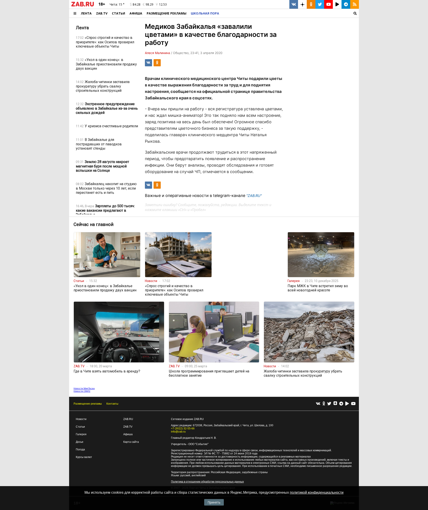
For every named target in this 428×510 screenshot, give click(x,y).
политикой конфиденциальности (317, 492)
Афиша (136, 13)
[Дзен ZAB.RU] (302, 4)
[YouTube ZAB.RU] (328, 4)
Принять (214, 502)
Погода (80, 449)
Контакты (112, 403)
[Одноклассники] (323, 403)
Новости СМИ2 (82, 391)
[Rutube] (347, 403)
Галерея (81, 434)
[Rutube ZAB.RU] (337, 4)
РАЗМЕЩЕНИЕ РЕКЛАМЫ (166, 13)
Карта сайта (131, 441)
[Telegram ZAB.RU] (346, 4)
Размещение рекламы (88, 403)
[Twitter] (329, 403)
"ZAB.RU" (254, 195)
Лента (86, 13)
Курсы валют (84, 457)
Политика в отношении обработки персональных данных (207, 481)
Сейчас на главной (93, 224)
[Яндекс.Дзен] (335, 403)
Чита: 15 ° (117, 4)
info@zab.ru (178, 431)
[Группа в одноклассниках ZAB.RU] (311, 4)
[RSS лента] (354, 4)
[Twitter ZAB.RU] (319, 4)
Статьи (118, 13)
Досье (79, 441)
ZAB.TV (101, 13)
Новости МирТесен (84, 388)
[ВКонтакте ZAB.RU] (293, 4)
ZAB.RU (128, 419)
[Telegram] (341, 403)
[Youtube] (353, 403)
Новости (81, 419)
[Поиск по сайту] (290, 13)
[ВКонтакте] (318, 403)
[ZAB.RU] (82, 5)
